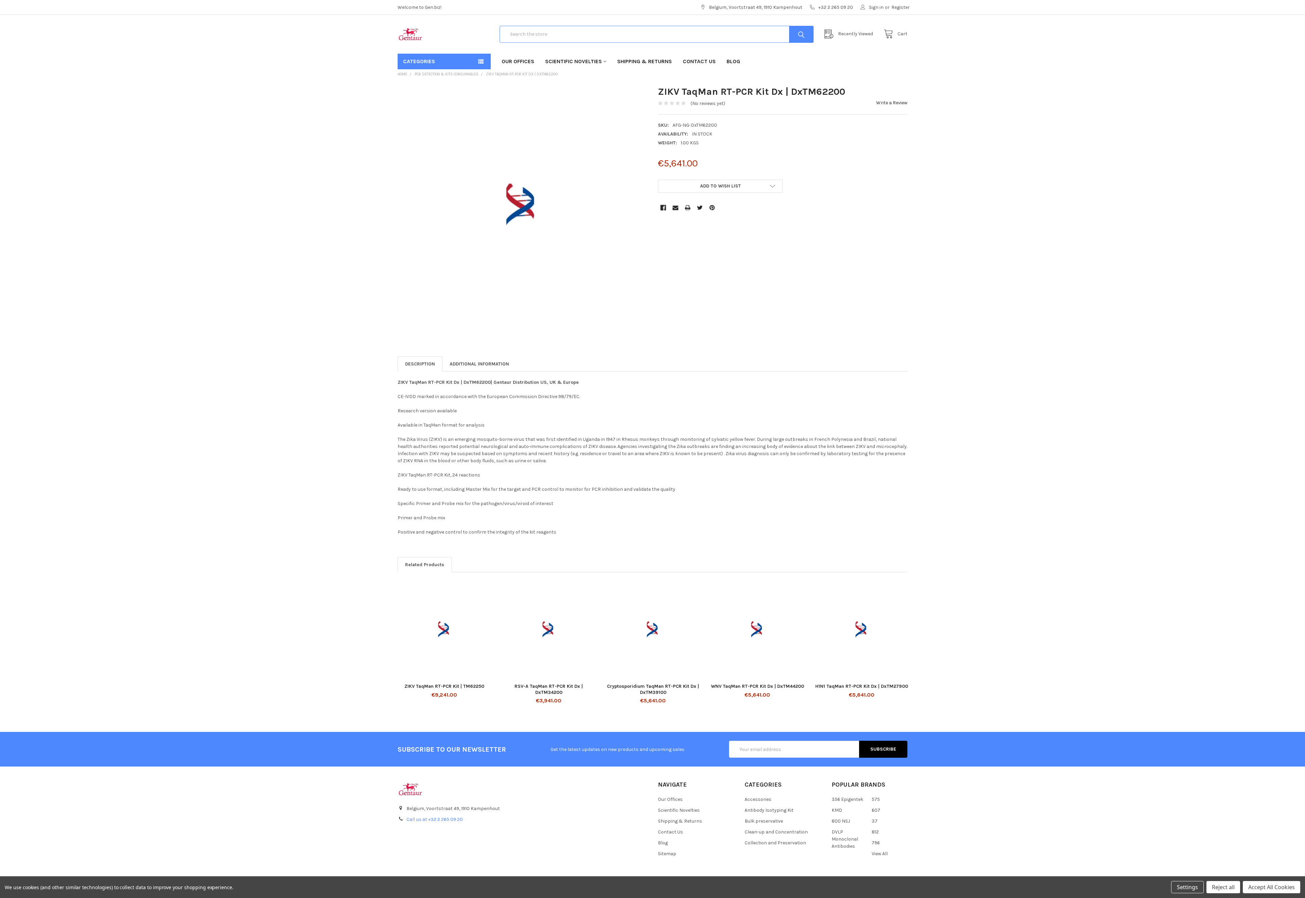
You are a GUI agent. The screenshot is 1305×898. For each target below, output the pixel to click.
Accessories (758, 799)
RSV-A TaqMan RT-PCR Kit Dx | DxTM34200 (549, 689)
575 (876, 799)
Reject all (1223, 887)
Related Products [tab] (424, 565)
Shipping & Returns (644, 61)
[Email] (675, 207)
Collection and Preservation (775, 843)
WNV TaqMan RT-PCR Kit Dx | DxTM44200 (757, 686)
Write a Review (891, 103)
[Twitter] (700, 207)
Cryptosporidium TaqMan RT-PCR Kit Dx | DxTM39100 (653, 689)
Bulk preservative (764, 821)
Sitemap (667, 854)
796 (876, 843)
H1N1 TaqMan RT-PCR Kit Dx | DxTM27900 (861, 686)
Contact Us (699, 61)
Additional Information (479, 364)
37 (874, 821)
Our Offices (518, 61)
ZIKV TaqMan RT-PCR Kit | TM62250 (444, 686)
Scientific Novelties (573, 61)
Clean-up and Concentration (776, 832)
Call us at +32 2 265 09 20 (434, 819)
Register (900, 7)
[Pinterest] (712, 207)
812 (875, 832)
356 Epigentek (847, 799)
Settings (1187, 887)
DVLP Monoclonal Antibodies (845, 839)
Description (420, 364)
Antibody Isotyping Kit (769, 810)
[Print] (687, 207)
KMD (837, 810)
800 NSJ (841, 821)
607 (876, 810)
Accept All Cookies (1271, 887)
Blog (733, 61)
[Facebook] (663, 207)
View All (880, 854)
